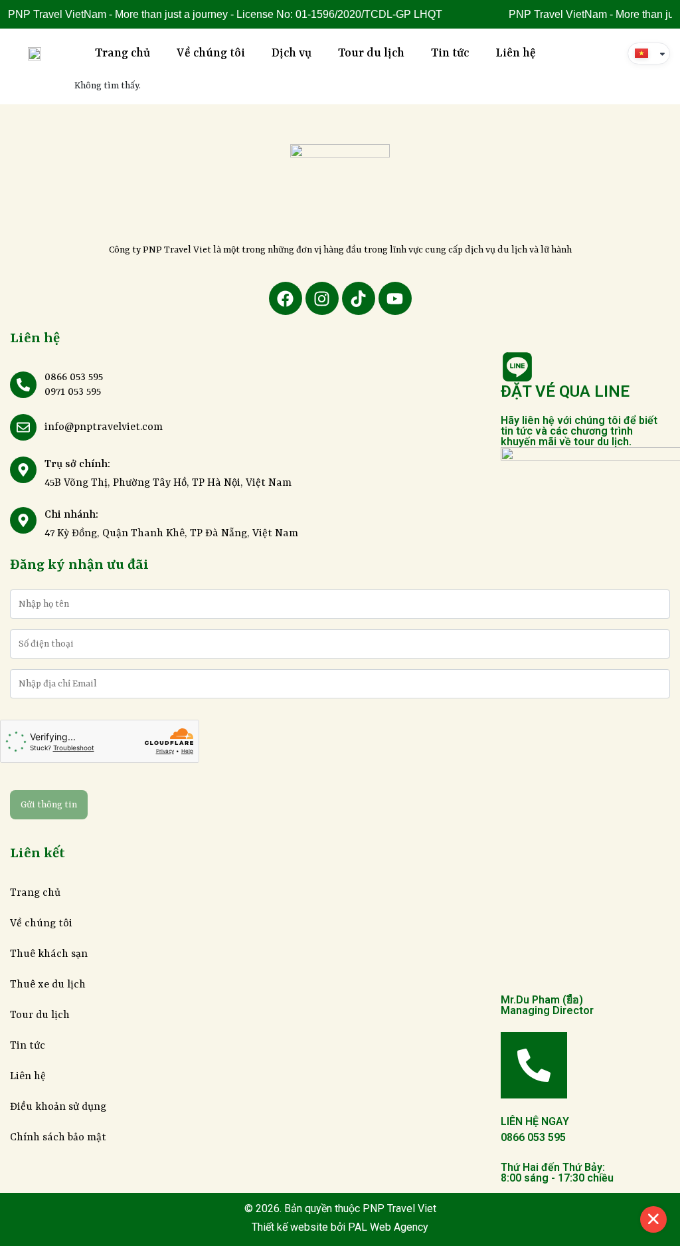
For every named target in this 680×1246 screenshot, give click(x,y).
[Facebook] (285, 298)
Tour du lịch (371, 53)
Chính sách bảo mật (58, 1138)
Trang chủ (122, 53)
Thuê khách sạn (49, 954)
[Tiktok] (358, 298)
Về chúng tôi (211, 53)
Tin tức (450, 53)
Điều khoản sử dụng (58, 1107)
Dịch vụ (291, 53)
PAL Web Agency (386, 1227)
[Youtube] (395, 298)
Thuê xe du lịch (48, 985)
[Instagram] (322, 298)
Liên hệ (515, 53)
